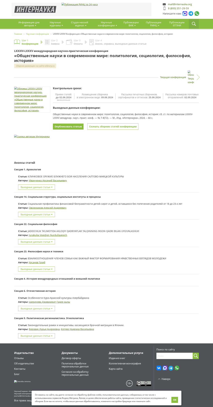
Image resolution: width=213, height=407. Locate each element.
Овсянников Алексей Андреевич (47, 207)
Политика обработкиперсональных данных (75, 365)
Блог (16, 374)
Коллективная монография (125, 363)
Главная (35, 9)
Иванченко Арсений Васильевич (48, 180)
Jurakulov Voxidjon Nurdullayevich (48, 235)
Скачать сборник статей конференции (113, 126)
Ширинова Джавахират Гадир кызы (49, 301)
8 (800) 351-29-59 (178, 8)
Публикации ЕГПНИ (177, 24)
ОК (174, 399)
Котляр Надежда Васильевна (77, 329)
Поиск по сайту (165, 349)
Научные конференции (106, 24)
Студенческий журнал (79, 24)
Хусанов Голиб (37, 262)
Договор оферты (71, 358)
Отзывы (19, 358)
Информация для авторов (28, 24)
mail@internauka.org (180, 4)
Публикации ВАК (131, 24)
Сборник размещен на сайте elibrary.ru (35, 65)
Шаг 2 (55, 42)
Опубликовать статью (68, 126)
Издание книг (117, 358)
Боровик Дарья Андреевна (44, 329)
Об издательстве (24, 363)
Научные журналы (55, 24)
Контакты (19, 368)
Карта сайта (115, 368)
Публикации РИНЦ (153, 24)
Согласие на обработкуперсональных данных (75, 373)
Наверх (166, 379)
